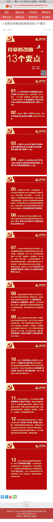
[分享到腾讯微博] (6, 496)
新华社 (9, 30)
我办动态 (19, 12)
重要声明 (27, 516)
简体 (8, 1)
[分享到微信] (15, 496)
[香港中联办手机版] (26, 5)
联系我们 (19, 516)
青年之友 (6, 17)
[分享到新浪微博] (11, 496)
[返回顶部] (26, 504)
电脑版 (34, 516)
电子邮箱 (42, 1)
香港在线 (33, 17)
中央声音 (33, 12)
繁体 (16, 1)
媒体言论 (19, 17)
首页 (6, 12)
